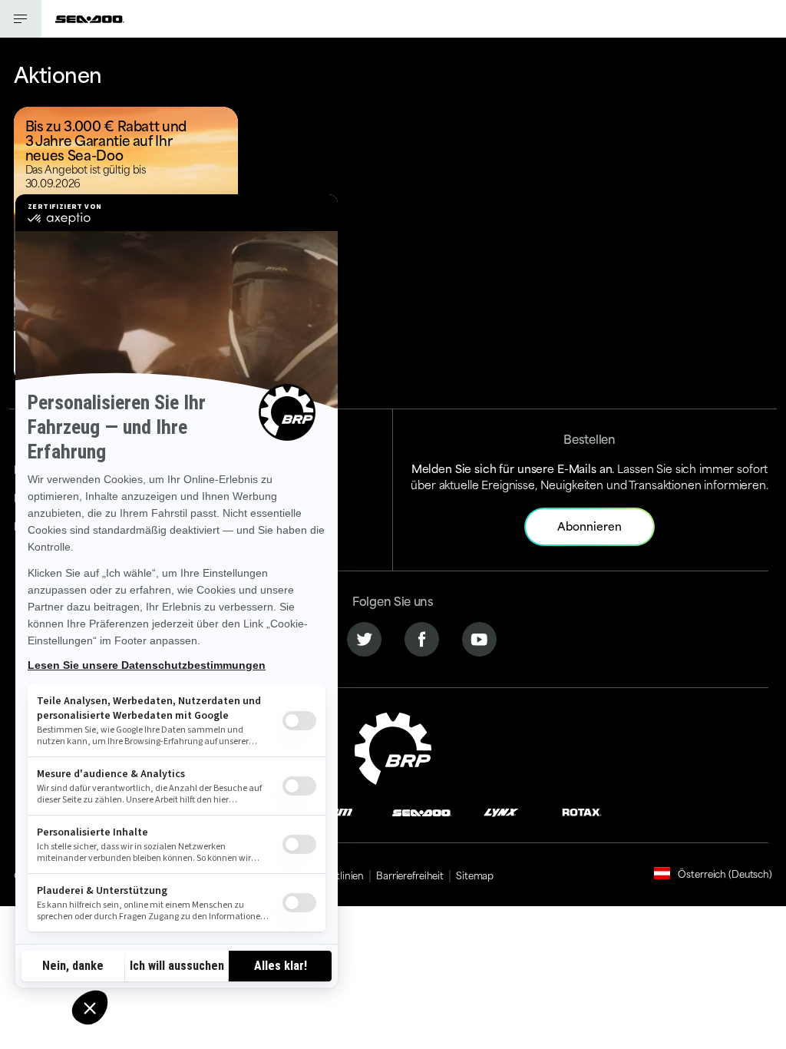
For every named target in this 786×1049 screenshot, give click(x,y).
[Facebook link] (422, 637)
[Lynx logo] (501, 811)
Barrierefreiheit (410, 874)
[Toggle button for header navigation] (20, 19)
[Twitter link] (364, 637)
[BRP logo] (393, 746)
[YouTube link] (479, 637)
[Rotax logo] (582, 811)
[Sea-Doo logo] (89, 19)
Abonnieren (589, 525)
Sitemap (475, 874)
